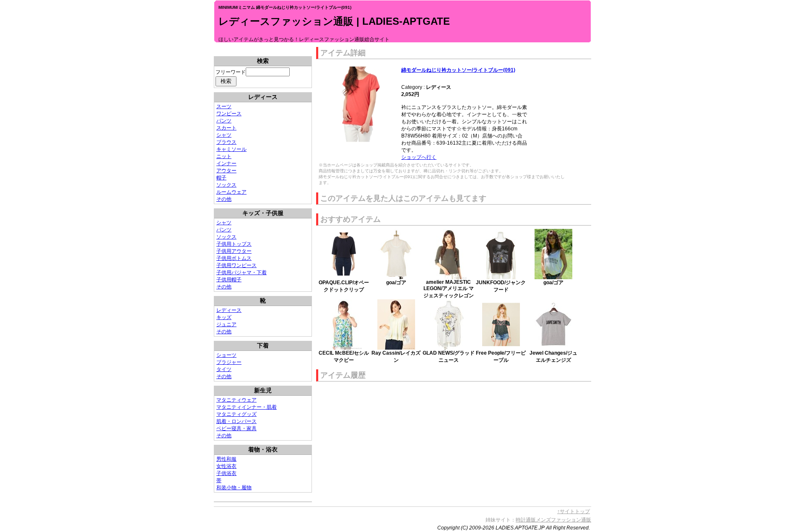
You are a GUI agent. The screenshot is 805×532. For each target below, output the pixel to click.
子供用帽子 (229, 280)
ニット (223, 156)
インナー (226, 163)
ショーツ (226, 355)
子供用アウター (234, 251)
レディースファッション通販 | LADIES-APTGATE (334, 21)
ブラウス (226, 142)
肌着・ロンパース (236, 421)
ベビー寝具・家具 (236, 428)
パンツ (223, 121)
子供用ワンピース (236, 265)
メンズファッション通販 (563, 520)
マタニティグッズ (236, 414)
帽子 (221, 178)
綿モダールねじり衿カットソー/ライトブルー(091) (458, 70)
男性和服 (226, 459)
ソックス (226, 185)
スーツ (223, 106)
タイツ (223, 369)
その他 (223, 199)
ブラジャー (229, 362)
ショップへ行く (418, 157)
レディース (229, 310)
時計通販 (526, 520)
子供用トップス (234, 244)
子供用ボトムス (234, 258)
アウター (226, 171)
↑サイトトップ (573, 511)
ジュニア (226, 324)
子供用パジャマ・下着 (241, 272)
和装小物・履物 (234, 487)
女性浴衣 (226, 466)
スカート (226, 128)
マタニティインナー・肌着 (246, 407)
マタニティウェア (236, 400)
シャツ (223, 135)
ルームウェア (231, 192)
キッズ (223, 317)
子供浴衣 (226, 473)
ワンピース (229, 114)
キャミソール (231, 149)
